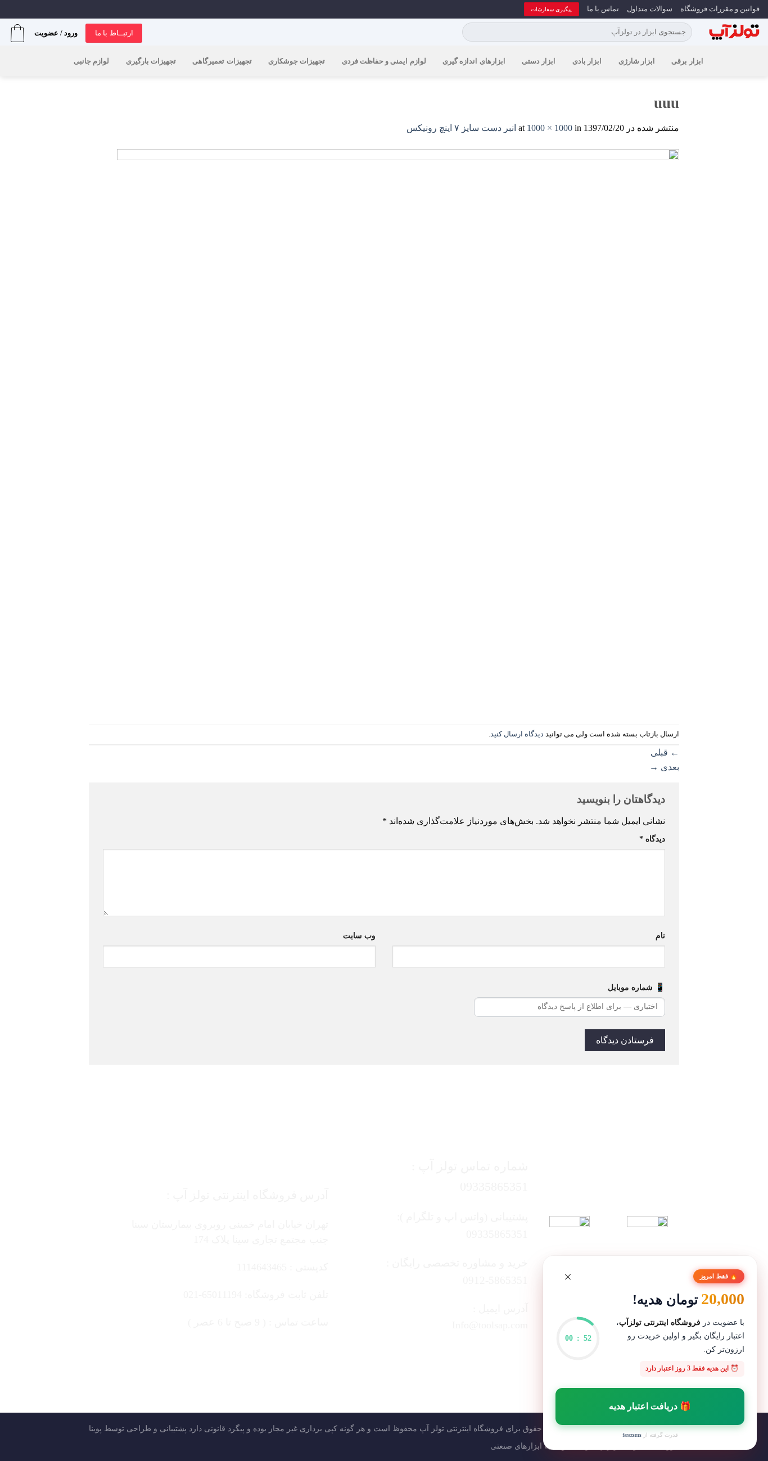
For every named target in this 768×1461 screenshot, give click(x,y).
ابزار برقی (687, 61)
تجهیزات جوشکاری (296, 61)
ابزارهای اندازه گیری (473, 61)
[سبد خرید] (17, 33)
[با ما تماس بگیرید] (423, 1354)
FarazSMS (631, 1435)
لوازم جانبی (91, 61)
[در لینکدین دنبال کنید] (400, 1354)
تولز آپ (431, 1428)
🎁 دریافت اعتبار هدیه (650, 1406)
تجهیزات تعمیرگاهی (221, 61)
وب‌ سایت (359, 935)
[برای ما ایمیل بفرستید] (445, 1354)
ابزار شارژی (636, 61)
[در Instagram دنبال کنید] (467, 1354)
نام (660, 935)
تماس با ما (603, 9)
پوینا (95, 1428)
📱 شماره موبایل (636, 987)
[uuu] (398, 428)
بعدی (664, 767)
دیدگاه (652, 838)
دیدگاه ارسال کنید (517, 734)
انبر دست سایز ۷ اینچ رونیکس (461, 128)
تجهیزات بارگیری (151, 61)
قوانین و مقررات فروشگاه (720, 9)
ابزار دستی (538, 61)
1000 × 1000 (549, 128)
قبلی (664, 752)
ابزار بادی (587, 61)
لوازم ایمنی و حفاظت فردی (384, 61)
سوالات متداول (649, 9)
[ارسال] (472, 32)
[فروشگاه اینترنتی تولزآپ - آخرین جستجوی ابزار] (734, 32)
